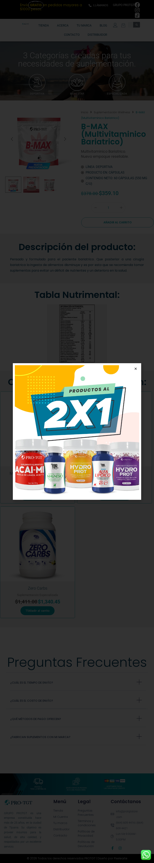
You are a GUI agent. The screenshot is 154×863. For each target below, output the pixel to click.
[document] (77, 431)
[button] (135, 368)
